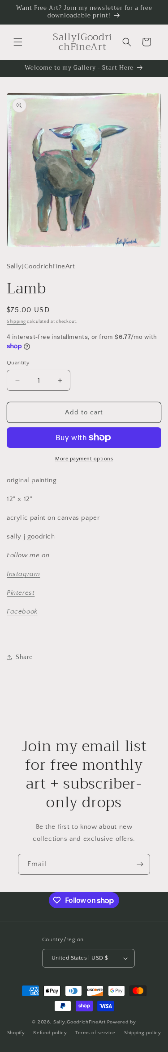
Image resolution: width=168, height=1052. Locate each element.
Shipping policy (142, 1032)
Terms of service (95, 1032)
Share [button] (24, 657)
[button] (18, 42)
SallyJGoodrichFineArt (79, 1022)
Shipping (16, 321)
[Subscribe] (140, 864)
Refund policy (50, 1032)
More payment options (84, 459)
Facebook (22, 611)
